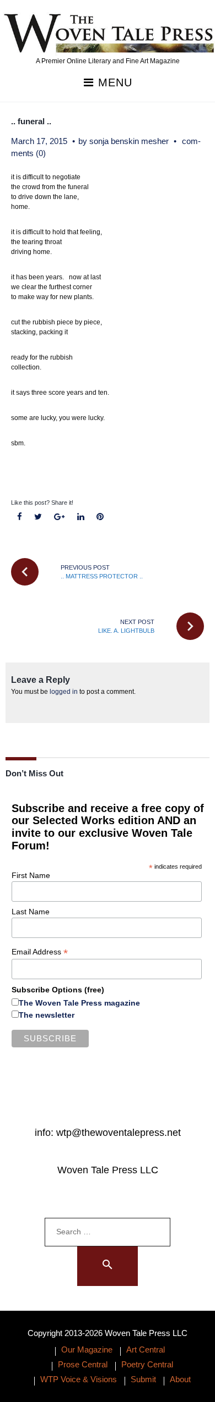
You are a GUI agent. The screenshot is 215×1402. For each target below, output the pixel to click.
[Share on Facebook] (19, 517)
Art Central (145, 1349)
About (180, 1379)
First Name (31, 875)
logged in (64, 692)
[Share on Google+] (59, 517)
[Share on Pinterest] (100, 517)
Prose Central (83, 1364)
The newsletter (46, 1015)
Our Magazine (86, 1349)
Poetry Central (147, 1364)
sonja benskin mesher (129, 141)
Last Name (31, 911)
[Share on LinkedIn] (80, 517)
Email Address (40, 952)
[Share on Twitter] (38, 517)
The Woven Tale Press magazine (79, 1002)
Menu (113, 83)
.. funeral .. (31, 121)
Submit (143, 1379)
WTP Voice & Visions (78, 1379)
